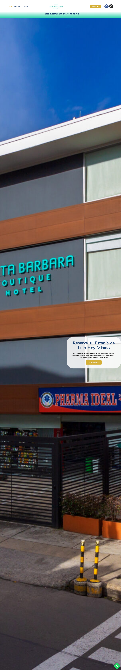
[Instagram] (111, 6)
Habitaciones (17, 6)
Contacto (25, 6)
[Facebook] (106, 6)
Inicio (10, 6)
